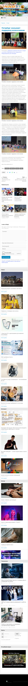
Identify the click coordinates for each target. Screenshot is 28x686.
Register (17, 638)
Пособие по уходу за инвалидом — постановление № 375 (14, 380)
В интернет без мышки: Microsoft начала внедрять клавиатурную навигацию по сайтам (14, 428)
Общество (12, 168)
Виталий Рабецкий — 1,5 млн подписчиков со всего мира (14, 452)
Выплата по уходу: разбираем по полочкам (12, 403)
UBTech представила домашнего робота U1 (13, 602)
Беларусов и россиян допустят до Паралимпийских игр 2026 (7, 199)
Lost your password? (6, 639)
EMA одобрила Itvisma (7, 357)
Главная (3, 23)
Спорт (7, 23)
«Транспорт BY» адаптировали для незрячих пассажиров (12, 334)
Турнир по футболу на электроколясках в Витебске (19, 215)
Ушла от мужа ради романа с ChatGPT (11, 522)
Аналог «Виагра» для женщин (8, 500)
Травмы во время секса (7, 544)
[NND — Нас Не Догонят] (14, 6)
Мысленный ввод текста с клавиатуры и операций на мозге (13, 581)
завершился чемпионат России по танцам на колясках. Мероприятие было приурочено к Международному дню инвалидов (14, 52)
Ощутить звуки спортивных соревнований (18, 199)
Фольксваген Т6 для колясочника (14, 665)
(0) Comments (12, 583)
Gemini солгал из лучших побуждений (10, 475)
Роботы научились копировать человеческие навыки (10, 625)
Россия (17, 168)
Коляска (7, 168)
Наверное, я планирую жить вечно (9, 311)
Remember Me (18, 635)
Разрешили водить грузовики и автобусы (11, 288)
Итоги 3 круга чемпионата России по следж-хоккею (7, 215)
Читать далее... (4, 291)
